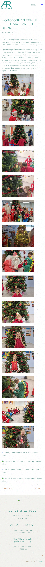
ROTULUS (39, 561)
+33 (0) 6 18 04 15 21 (22, 533)
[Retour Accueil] (6, 5)
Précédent (8, 488)
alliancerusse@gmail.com (22, 530)
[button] (35, 5)
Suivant (38, 488)
